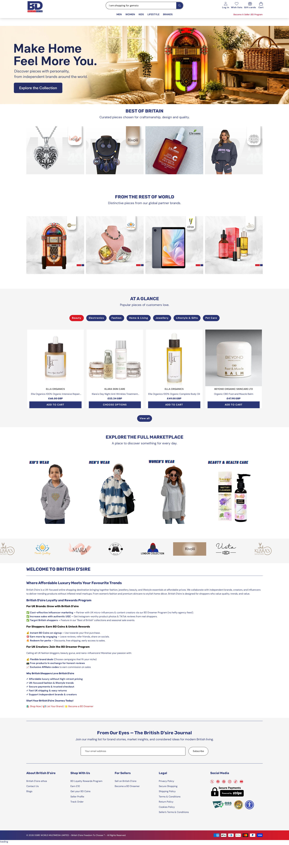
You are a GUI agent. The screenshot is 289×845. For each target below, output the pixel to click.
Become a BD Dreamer (80, 706)
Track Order (77, 801)
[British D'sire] (38, 9)
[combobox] (144, 5)
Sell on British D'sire (125, 781)
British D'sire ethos (36, 781)
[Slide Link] (144, 65)
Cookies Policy (167, 807)
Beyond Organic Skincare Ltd (233, 389)
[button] (261, 5)
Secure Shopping (168, 786)
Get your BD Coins (80, 791)
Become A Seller (241, 14)
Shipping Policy (167, 791)
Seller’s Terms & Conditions (174, 812)
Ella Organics (55, 389)
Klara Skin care (114, 389)
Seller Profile (77, 796)
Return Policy (166, 801)
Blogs (29, 791)
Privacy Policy (166, 781)
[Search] (179, 5)
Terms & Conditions (169, 796)
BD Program (257, 14)
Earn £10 (75, 786)
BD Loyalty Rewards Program (86, 781)
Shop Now (35, 706)
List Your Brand (54, 706)
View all (145, 418)
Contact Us (32, 786)
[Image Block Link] (55, 150)
